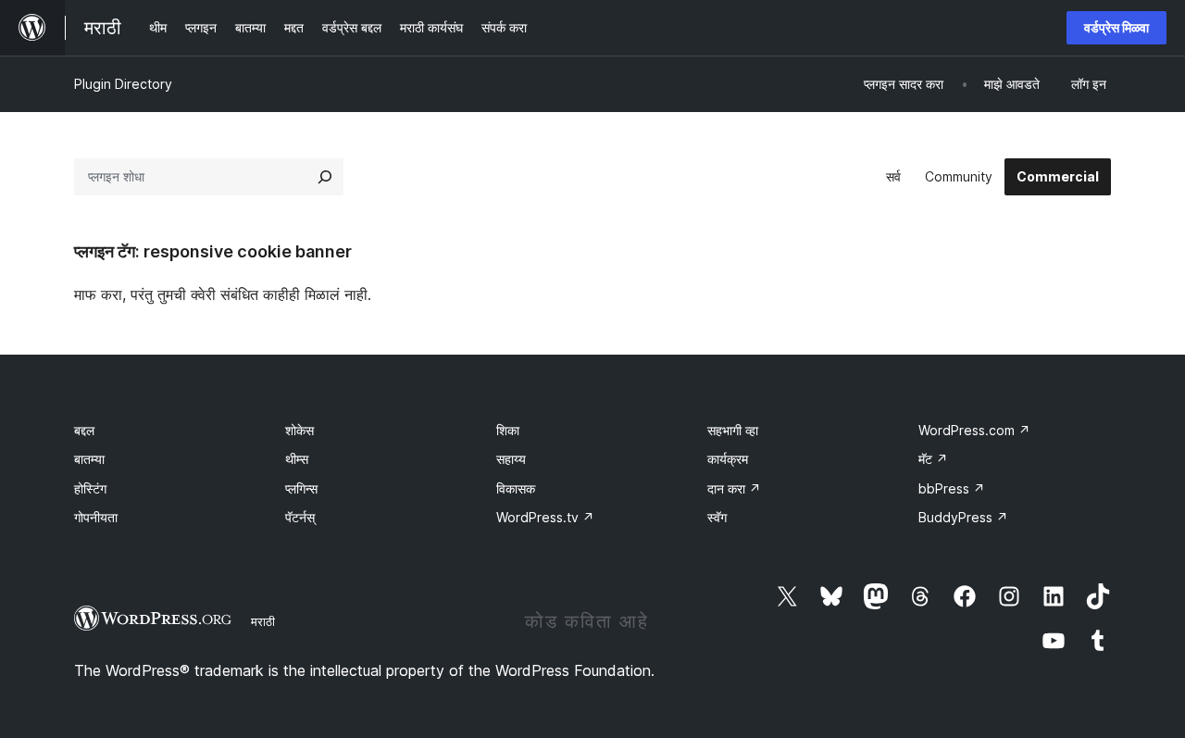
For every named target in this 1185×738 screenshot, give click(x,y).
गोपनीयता (96, 517)
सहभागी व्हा (732, 430)
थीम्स (296, 459)
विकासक (515, 488)
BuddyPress (963, 517)
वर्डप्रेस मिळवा (1116, 27)
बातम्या (89, 459)
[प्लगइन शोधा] (324, 176)
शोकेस (299, 430)
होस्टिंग (90, 488)
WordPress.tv (545, 517)
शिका (507, 430)
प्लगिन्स (301, 488)
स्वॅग (717, 517)
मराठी (263, 621)
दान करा (734, 488)
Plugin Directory (123, 84)
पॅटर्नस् (300, 517)
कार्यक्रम (727, 459)
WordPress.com (974, 430)
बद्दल (84, 430)
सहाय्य (511, 459)
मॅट (933, 459)
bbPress (951, 488)
